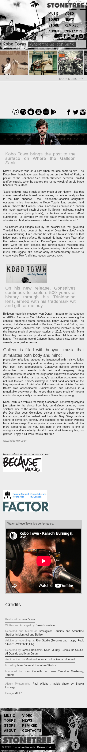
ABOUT (53, 31)
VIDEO (69, 14)
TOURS (53, 19)
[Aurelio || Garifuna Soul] (14, 52)
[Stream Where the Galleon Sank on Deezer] (46, 114)
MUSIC (53, 14)
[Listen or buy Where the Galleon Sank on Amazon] (38, 114)
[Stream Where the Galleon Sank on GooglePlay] (53, 114)
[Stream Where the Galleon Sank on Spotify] (23, 114)
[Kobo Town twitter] (72, 36)
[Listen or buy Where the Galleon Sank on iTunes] (15, 114)
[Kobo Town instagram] (80, 36)
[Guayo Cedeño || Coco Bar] (43, 52)
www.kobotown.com (15, 440)
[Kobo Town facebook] (64, 36)
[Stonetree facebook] (74, 747)
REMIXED (72, 25)
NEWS (69, 19)
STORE (53, 25)
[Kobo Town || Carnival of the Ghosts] (71, 52)
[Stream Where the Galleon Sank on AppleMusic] (30, 114)
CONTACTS (73, 31)
